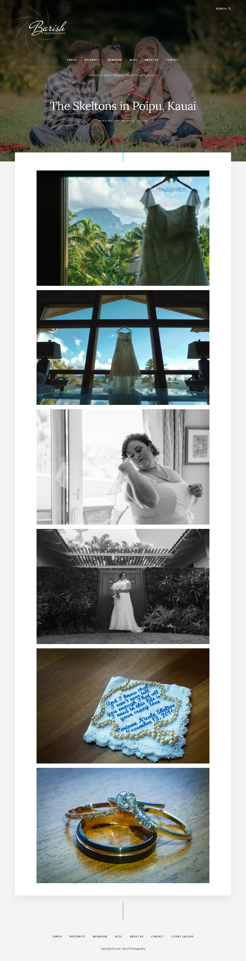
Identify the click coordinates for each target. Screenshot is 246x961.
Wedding (105, 121)
